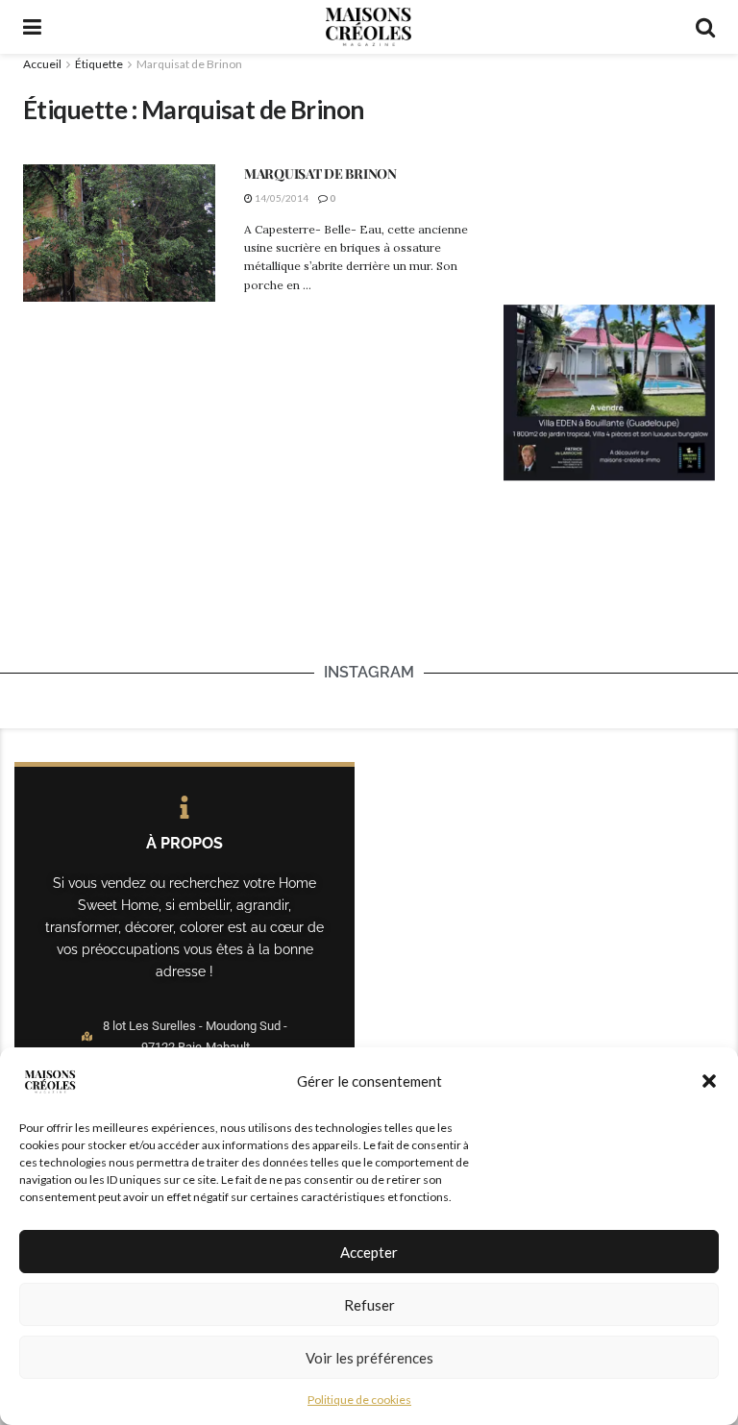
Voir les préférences (369, 1357)
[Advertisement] (609, 170)
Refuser (369, 1305)
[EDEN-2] (609, 391)
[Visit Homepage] (368, 27)
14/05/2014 (280, 198)
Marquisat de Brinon (189, 64)
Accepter (369, 1252)
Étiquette (99, 64)
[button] (709, 1081)
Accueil (42, 64)
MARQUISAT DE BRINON (320, 173)
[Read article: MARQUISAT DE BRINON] (119, 233)
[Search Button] (705, 27)
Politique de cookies (359, 1399)
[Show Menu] (32, 27)
